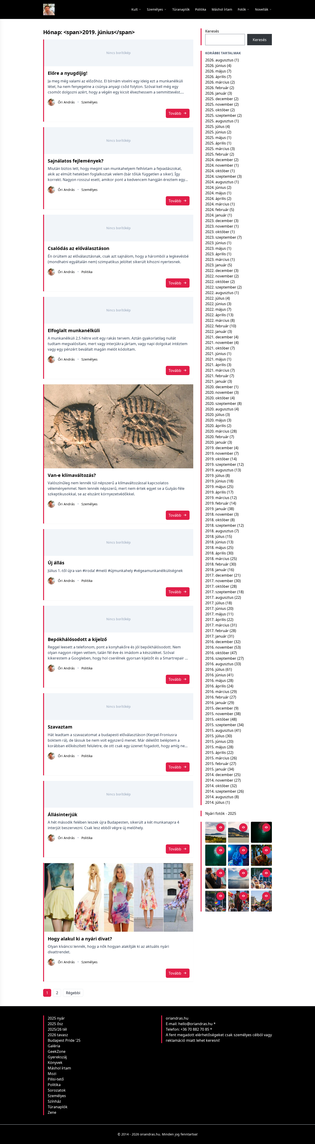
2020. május (215, 420)
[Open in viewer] (220, 827)
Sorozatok (57, 1090)
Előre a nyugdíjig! (67, 73)
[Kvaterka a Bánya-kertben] (238, 855)
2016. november (219, 647)
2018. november (219, 514)
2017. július (215, 602)
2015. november (219, 713)
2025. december (219, 98)
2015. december (219, 708)
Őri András (66, 102)
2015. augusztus (219, 730)
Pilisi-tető (56, 1079)
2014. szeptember (220, 791)
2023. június (215, 242)
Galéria (54, 1045)
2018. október (217, 519)
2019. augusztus (219, 470)
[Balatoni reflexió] (238, 878)
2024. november (219, 165)
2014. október (217, 785)
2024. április (215, 198)
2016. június (215, 674)
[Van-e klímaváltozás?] (118, 426)
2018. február (217, 564)
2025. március (217, 148)
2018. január (216, 569)
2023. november (219, 226)
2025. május (215, 137)
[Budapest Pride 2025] (261, 901)
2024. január (216, 215)
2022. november (219, 276)
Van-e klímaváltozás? (72, 475)
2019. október (217, 458)
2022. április (215, 314)
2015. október (217, 719)
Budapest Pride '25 (64, 1040)
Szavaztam (60, 727)
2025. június (215, 132)
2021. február (217, 375)
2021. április (215, 364)
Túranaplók (58, 1106)
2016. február (217, 697)
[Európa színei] (215, 901)
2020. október (217, 397)
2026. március (217, 82)
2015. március (217, 758)
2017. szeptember (220, 591)
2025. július (215, 126)
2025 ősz (55, 1023)
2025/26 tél (57, 1029)
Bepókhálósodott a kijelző (77, 639)
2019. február (217, 503)
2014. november (219, 780)
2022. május (215, 309)
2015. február (217, 763)
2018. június (215, 542)
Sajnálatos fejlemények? (76, 161)
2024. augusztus (219, 181)
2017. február (217, 630)
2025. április (215, 143)
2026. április (215, 76)
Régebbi (73, 992)
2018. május (215, 547)
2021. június (215, 353)
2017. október (217, 586)
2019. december (219, 447)
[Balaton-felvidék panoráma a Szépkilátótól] (215, 832)
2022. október (217, 281)
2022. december (219, 270)
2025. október (217, 109)
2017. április (215, 619)
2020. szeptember (220, 403)
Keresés (212, 31)
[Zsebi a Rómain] (261, 855)
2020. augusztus (219, 409)
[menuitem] (181, 9)
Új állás (56, 563)
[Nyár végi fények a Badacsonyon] (238, 832)
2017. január (216, 636)
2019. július (215, 475)
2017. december (219, 575)
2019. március (217, 497)
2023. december (219, 220)
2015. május (215, 747)
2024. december (219, 159)
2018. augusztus (219, 530)
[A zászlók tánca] (238, 901)
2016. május (215, 680)
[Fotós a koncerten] (215, 878)
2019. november (219, 453)
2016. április (215, 686)
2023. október (217, 231)
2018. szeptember (220, 525)
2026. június (215, 65)
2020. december (219, 386)
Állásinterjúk (62, 814)
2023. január (216, 265)
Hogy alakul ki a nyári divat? (80, 939)
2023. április (215, 253)
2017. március (217, 625)
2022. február (217, 325)
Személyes (89, 102)
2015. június (215, 741)
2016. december (219, 641)
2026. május (215, 71)
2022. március (217, 320)
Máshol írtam (59, 1068)
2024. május (215, 193)
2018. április (215, 553)
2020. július (215, 414)
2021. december (219, 337)
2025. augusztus (219, 120)
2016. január (216, 702)
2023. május (215, 248)
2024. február (217, 209)
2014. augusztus (219, 796)
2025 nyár (56, 1018)
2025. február (217, 154)
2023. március (217, 259)
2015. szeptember (220, 724)
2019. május (215, 486)
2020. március (217, 431)
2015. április (215, 752)
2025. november (219, 104)
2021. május (215, 359)
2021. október (217, 348)
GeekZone (56, 1051)
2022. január (216, 331)
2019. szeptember (220, 464)
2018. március (217, 558)
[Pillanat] (261, 878)
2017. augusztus (219, 597)
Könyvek (55, 1062)
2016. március (217, 691)
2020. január (216, 442)
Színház (54, 1101)
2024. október (217, 170)
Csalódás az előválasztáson (78, 248)
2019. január (216, 508)
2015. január (216, 769)
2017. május (215, 614)
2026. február (217, 87)
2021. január (216, 381)
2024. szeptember (220, 176)
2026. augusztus (219, 60)
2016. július (215, 669)
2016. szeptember (220, 658)
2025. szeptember (220, 115)
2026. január (216, 93)
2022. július (215, 298)
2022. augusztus (219, 292)
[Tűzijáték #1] (215, 855)
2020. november (219, 392)
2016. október (217, 652)
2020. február (217, 436)
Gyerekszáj (57, 1057)
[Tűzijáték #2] (261, 832)
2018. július (215, 536)
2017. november (219, 580)
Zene (52, 1112)
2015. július (215, 735)
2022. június (215, 303)
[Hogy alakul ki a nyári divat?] (118, 897)
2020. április (215, 425)
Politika (86, 272)
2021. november (219, 342)
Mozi (52, 1073)
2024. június (215, 187)
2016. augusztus (219, 663)
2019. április (215, 492)
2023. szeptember (220, 237)
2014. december (219, 774)
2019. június (215, 481)
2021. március (217, 370)
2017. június (215, 608)
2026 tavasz (58, 1034)
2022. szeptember (220, 287)
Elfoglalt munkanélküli (74, 330)
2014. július (215, 802)
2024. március (217, 204)
